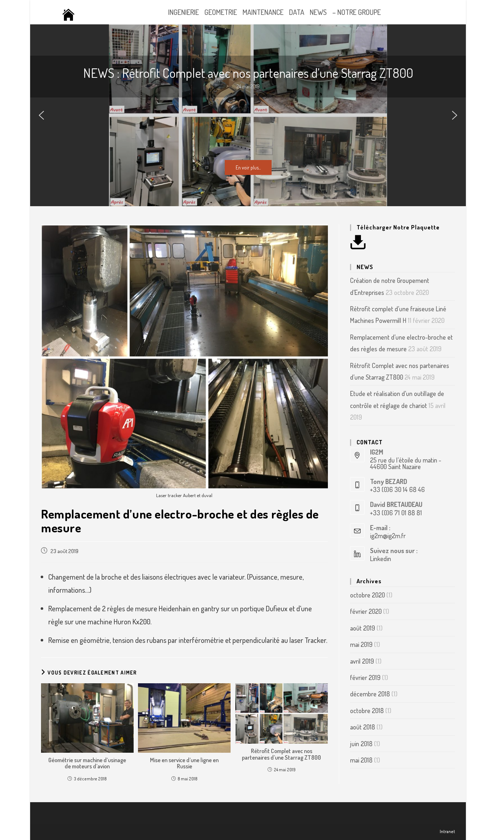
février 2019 (365, 677)
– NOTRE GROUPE (356, 12)
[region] (248, 115)
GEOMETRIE (220, 12)
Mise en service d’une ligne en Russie (184, 763)
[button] (41, 115)
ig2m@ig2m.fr (388, 536)
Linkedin (380, 559)
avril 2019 (362, 661)
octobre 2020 (367, 595)
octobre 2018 (367, 711)
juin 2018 (361, 744)
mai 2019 (361, 644)
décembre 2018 (370, 694)
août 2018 (362, 727)
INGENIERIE (183, 12)
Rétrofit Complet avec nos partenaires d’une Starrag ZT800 (281, 754)
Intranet (447, 831)
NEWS (318, 12)
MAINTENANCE (263, 12)
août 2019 (362, 628)
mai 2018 (361, 760)
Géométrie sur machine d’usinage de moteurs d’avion (87, 763)
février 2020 (366, 611)
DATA (296, 12)
